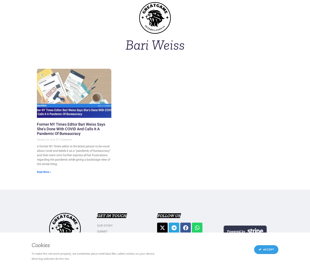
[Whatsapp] (197, 228)
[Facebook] (185, 228)
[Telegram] (174, 228)
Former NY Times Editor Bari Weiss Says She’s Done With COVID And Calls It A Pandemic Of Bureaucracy (71, 129)
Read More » (44, 172)
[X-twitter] (162, 228)
